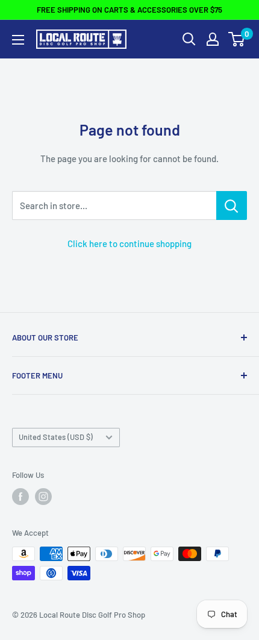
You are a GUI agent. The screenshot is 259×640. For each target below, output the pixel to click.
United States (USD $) (56, 437)
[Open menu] (18, 40)
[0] (237, 39)
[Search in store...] (231, 205)
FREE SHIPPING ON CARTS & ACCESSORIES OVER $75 (129, 9)
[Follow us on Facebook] (20, 496)
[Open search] (189, 39)
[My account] (213, 39)
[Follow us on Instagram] (43, 496)
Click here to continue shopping (129, 243)
